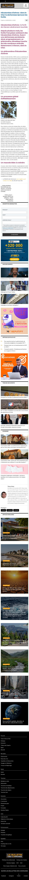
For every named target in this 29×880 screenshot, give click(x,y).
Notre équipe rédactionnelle (10, 866)
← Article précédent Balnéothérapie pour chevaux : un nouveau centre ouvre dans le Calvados (6, 188)
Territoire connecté (5, 823)
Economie (3, 743)
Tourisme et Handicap (6, 785)
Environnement (4, 827)
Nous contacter (22, 866)
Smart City (3, 821)
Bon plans (3, 753)
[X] (5, 1)
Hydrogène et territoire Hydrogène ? (10, 305)
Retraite (3, 774)
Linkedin (26, 876)
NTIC (2, 814)
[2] (14, 321)
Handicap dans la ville (6, 843)
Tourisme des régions (6, 790)
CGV (17, 863)
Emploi (2, 805)
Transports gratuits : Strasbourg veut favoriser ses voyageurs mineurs (15, 350)
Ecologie (3, 830)
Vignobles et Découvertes (7, 761)
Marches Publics (5, 810)
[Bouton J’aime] (26, 20)
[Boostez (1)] (14, 366)
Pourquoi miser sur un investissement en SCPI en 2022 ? (15, 346)
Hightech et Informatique (7, 819)
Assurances (3, 799)
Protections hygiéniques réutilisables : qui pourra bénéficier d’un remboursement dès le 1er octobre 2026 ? (13, 477)
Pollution (3, 832)
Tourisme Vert (4, 792)
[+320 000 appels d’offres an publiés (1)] (14, 250)
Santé (2, 772)
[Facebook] (1, 1)
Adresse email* (6, 220)
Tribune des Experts (6, 745)
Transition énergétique (6, 835)
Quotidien (3, 838)
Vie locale (3, 846)
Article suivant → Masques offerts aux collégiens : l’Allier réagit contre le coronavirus (8, 198)
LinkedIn (16, 510)
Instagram (11, 876)
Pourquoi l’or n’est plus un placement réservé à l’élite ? (14, 397)
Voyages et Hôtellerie (6, 763)
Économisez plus (5, 803)
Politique (3, 741)
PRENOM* (5, 210)
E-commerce (4, 801)
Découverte (3, 783)
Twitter (3, 510)
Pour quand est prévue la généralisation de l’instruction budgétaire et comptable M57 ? (14, 342)
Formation (3, 808)
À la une (3, 735)
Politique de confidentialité (8, 860)
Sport (2, 747)
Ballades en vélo (5, 781)
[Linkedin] (7, 1)
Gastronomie (4, 756)
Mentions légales (11, 863)
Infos (2, 841)
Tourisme (3, 778)
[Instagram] (3, 1)
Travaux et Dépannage (6, 765)
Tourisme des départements (8, 788)
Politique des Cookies (21, 860)
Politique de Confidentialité (7, 228)
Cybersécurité (4, 817)
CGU (21, 863)
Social (2, 769)
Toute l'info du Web (5, 738)
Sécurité (3, 750)
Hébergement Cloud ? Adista (8, 292)
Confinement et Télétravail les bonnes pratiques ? (13, 279)
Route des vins (4, 759)
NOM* (4, 215)
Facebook (9, 510)
